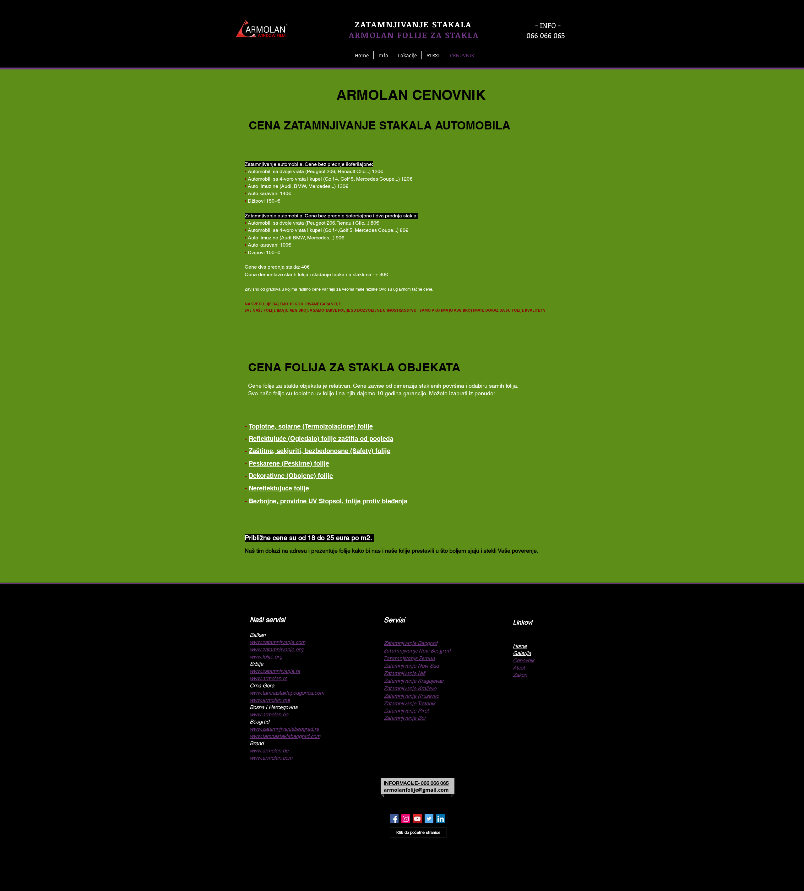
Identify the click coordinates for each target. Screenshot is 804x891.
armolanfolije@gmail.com (416, 789)
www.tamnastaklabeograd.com (285, 736)
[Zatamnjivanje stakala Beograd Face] (394, 818)
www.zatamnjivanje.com (277, 642)
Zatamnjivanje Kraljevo (410, 688)
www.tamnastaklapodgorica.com (287, 693)
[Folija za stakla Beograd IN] (440, 818)
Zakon (520, 675)
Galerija (522, 653)
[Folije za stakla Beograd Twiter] (429, 818)
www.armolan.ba (269, 714)
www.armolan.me (270, 700)
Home (520, 646)
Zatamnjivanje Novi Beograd (417, 650)
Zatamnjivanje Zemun (409, 658)
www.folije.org (266, 656)
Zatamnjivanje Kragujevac (413, 681)
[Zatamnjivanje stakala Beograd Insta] (405, 818)
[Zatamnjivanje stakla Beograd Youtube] (417, 818)
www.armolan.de (269, 750)
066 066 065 (545, 35)
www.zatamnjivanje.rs (275, 671)
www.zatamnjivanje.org (276, 649)
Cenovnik (523, 660)
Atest (519, 667)
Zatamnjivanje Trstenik (409, 703)
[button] (383, 55)
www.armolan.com (271, 758)
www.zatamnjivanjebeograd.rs (284, 729)
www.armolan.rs (268, 678)
